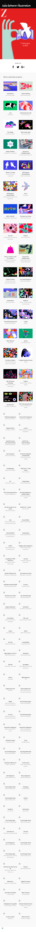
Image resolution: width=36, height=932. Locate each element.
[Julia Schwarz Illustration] (16, 4)
